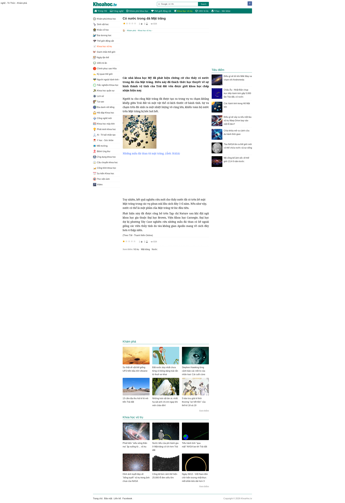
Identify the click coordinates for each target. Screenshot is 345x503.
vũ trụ (136, 249)
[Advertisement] (166, 54)
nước (154, 249)
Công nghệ (118, 11)
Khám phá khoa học (138, 11)
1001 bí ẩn (203, 11)
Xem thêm (204, 411)
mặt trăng (145, 249)
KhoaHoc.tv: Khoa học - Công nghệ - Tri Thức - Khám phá (108, 4)
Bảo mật (108, 498)
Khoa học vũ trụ (184, 11)
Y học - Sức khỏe (222, 11)
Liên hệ (117, 498)
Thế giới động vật (162, 11)
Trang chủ (102, 11)
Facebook (127, 498)
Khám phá (131, 30)
